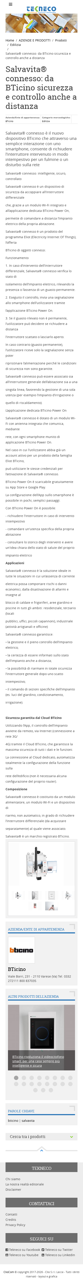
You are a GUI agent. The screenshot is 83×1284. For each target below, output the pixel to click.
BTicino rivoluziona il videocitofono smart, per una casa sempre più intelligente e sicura (16, 1078)
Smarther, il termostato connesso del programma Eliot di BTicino (39, 1084)
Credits (11, 1219)
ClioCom (9, 1272)
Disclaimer (13, 1189)
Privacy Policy (15, 1225)
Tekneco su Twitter (58, 1250)
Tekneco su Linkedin (59, 1255)
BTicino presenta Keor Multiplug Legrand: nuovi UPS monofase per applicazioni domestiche (35, 1090)
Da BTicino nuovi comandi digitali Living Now (24, 1078)
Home (10, 40)
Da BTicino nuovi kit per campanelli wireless (39, 1078)
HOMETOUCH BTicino (62, 1078)
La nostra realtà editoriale (25, 1184)
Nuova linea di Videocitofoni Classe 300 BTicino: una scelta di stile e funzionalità (70, 1084)
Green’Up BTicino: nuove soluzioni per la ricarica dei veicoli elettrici (70, 1078)
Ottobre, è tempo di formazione (55, 1078)
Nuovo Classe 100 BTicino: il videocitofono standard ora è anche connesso (31, 1078)
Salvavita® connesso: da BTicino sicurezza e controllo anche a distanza (41, 88)
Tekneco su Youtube (23, 1255)
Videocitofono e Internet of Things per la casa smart (43, 1090)
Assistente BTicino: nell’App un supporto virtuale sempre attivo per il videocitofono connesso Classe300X (47, 1078)
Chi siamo (13, 1179)
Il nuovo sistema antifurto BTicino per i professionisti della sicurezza (31, 1084)
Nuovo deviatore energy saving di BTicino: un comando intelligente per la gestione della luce (16, 1084)
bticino (13, 1120)
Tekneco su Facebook (24, 1250)
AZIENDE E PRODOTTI (34, 40)
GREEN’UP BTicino (55, 1084)
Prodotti (61, 40)
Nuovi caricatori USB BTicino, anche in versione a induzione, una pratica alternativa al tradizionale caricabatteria (24, 1084)
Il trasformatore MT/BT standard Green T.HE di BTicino (47, 1084)
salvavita (28, 1120)
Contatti (11, 1214)
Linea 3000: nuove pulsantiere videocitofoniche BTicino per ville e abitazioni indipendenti (62, 1084)
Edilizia (15, 45)
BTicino (9, 121)
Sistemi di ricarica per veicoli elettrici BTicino (51, 1090)
